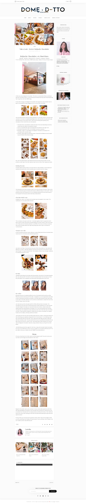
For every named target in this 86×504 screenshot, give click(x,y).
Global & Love (47, 17)
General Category (55, 17)
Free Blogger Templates (55, 501)
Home (25, 17)
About (29, 17)
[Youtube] (58, 66)
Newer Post (17, 482)
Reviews (40, 17)
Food (35, 46)
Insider (34, 17)
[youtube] (67, 1)
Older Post (51, 482)
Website (47, 58)
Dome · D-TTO (31, 501)
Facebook (38, 58)
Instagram (43, 58)
